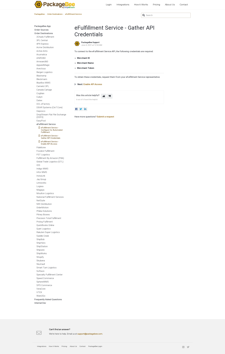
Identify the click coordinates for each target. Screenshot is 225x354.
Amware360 (42, 61)
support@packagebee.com (89, 334)
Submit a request (105, 116)
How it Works (141, 4)
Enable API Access (92, 84)
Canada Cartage (44, 89)
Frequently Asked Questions (48, 299)
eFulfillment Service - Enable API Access (50, 142)
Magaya (40, 190)
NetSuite (40, 200)
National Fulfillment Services (50, 197)
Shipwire (40, 250)
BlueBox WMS (43, 82)
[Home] (54, 4)
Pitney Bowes (43, 214)
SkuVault (40, 264)
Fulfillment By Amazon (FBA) (50, 158)
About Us (170, 4)
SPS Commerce (44, 285)
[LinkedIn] (85, 109)
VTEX (39, 292)
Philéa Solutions (44, 211)
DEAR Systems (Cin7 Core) (49, 107)
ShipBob (40, 239)
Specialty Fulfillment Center (49, 274)
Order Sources (41, 29)
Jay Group (41, 179)
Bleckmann (41, 79)
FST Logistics (43, 154)
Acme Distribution (45, 47)
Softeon (40, 271)
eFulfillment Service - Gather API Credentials (50, 137)
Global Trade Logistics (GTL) (49, 161)
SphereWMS (42, 281)
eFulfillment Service (73, 14)
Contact (184, 4)
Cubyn (39, 97)
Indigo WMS (42, 168)
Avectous (41, 68)
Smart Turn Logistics (46, 267)
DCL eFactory (43, 104)
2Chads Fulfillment (45, 36)
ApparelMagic (43, 65)
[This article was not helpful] (110, 96)
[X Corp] (81, 109)
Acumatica (41, 54)
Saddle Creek (42, 236)
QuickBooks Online (45, 225)
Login (109, 4)
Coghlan (40, 93)
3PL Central (42, 40)
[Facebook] (76, 109)
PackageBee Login (95, 346)
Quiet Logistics (43, 228)
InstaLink (40, 175)
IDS (38, 165)
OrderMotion (42, 207)
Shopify (40, 257)
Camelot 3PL (42, 86)
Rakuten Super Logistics (48, 232)
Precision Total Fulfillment (48, 218)
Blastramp (41, 75)
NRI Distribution (44, 204)
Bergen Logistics (44, 72)
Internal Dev (40, 303)
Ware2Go (40, 295)
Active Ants (42, 51)
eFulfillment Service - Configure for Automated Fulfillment (52, 130)
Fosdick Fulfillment (45, 151)
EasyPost (41, 120)
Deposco (40, 111)
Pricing (156, 4)
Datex (39, 100)
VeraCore (40, 288)
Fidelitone (41, 147)
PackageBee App (42, 26)
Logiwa (39, 186)
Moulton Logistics (45, 193)
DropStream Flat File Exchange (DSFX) (51, 115)
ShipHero (40, 243)
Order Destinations (55, 14)
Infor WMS (41, 172)
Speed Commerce (45, 278)
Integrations (123, 4)
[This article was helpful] (104, 96)
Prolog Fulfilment (44, 221)
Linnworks (41, 182)
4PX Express (42, 44)
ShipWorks (41, 253)
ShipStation (42, 246)
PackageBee (39, 14)
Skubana (40, 260)
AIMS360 (41, 58)
